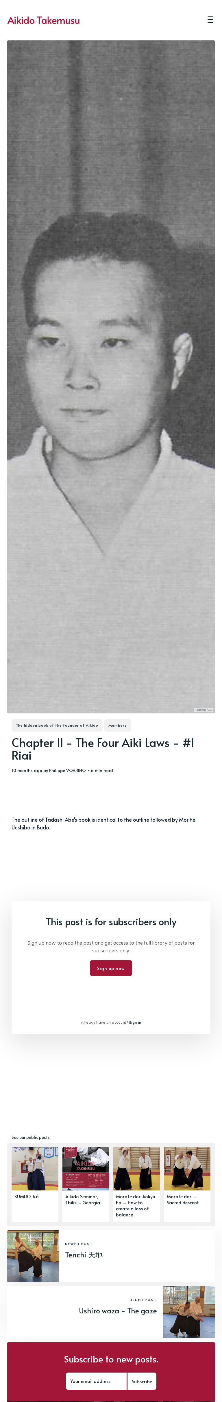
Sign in (135, 1022)
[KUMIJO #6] (35, 1184)
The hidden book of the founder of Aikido (57, 725)
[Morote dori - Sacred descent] (187, 1184)
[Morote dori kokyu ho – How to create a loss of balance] (136, 1184)
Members (117, 725)
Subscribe (142, 1381)
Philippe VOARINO (67, 770)
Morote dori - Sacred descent (183, 1199)
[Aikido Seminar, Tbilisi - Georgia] (85, 1184)
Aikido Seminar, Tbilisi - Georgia (82, 1199)
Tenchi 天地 (84, 1254)
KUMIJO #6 (26, 1196)
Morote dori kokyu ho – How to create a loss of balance (135, 1205)
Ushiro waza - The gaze (118, 1310)
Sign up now (111, 968)
